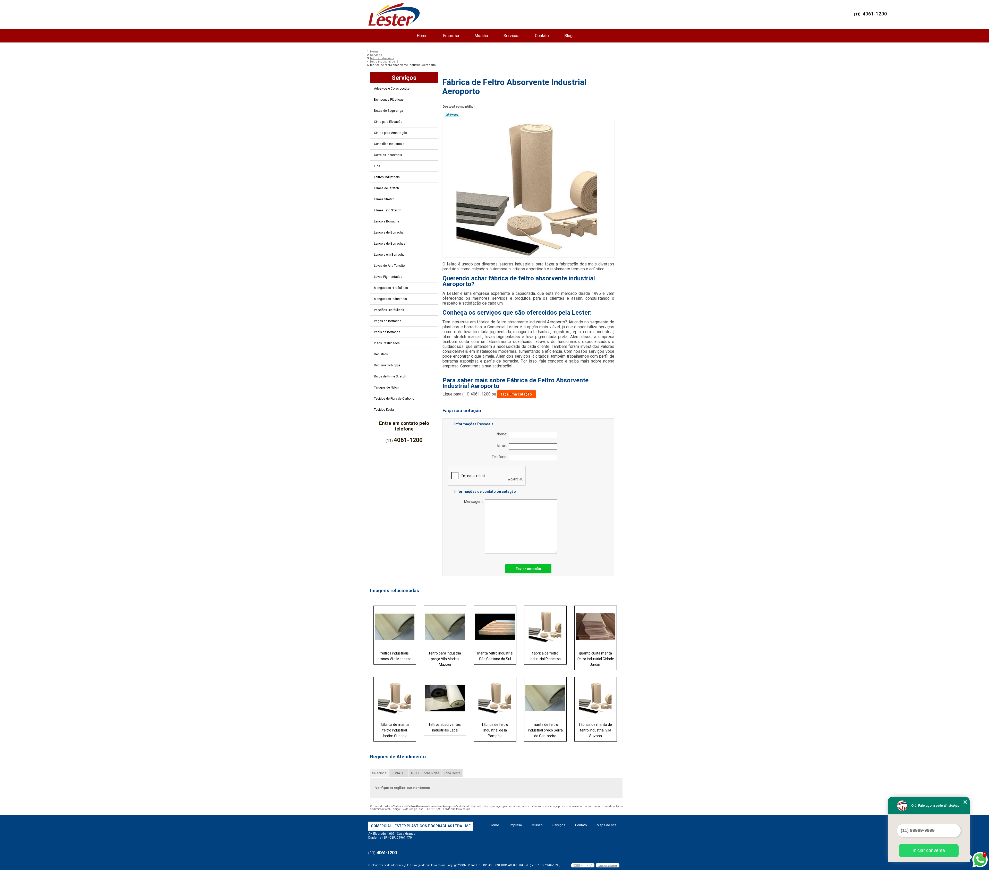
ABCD (415, 773)
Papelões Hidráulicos (389, 310)
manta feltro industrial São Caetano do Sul (495, 656)
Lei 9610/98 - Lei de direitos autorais (448, 809)
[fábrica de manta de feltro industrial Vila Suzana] (595, 698)
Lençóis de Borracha (389, 232)
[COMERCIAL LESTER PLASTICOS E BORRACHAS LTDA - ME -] (394, 14)
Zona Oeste (452, 773)
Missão (481, 35)
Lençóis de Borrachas (389, 243)
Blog (568, 35)
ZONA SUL (398, 773)
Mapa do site (606, 825)
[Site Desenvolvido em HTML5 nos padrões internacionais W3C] (582, 865)
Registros (381, 354)
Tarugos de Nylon (386, 387)
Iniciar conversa (929, 850)
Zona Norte (431, 773)
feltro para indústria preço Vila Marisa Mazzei (445, 659)
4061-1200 (875, 14)
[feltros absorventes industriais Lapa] (445, 698)
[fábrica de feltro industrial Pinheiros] (545, 627)
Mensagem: (474, 501)
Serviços (511, 35)
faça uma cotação (516, 394)
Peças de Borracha (387, 321)
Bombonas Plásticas (389, 99)
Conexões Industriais (389, 144)
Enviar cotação (528, 569)
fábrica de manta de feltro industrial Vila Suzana (595, 730)
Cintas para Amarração (390, 133)
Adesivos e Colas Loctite (392, 88)
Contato (542, 35)
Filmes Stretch (384, 199)
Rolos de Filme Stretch (390, 376)
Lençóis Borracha (386, 221)
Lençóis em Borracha (389, 254)
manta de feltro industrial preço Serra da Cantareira (545, 730)
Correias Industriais (388, 155)
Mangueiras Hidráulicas (391, 288)
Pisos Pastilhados (387, 343)
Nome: (503, 434)
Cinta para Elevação (388, 122)
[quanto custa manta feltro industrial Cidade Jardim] (595, 627)
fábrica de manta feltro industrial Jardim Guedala (395, 730)
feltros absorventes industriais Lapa (445, 727)
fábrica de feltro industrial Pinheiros (545, 656)
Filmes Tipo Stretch (387, 210)
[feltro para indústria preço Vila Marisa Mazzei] (445, 627)
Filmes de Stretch (386, 188)
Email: (503, 445)
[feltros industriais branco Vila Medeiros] (394, 627)
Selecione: (379, 773)
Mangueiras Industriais (390, 299)
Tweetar (452, 114)
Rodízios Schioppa (387, 365)
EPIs (377, 166)
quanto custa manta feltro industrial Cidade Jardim (595, 659)
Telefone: (500, 457)
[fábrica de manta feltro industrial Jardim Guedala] (394, 698)
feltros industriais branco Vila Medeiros (395, 656)
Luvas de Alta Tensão (389, 266)
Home (422, 35)
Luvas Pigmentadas (388, 277)
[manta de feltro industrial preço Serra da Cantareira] (545, 698)
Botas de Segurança (388, 111)
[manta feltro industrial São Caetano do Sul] (495, 627)
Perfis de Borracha (387, 332)
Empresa (451, 35)
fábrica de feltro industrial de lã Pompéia (495, 730)
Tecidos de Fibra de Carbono (394, 398)
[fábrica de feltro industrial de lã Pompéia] (495, 698)
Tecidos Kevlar (384, 409)
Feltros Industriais (387, 177)
